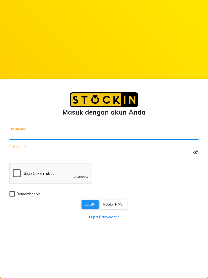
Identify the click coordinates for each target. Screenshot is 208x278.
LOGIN (90, 204)
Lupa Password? (104, 216)
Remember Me (29, 194)
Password (17, 145)
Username (17, 129)
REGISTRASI (113, 204)
